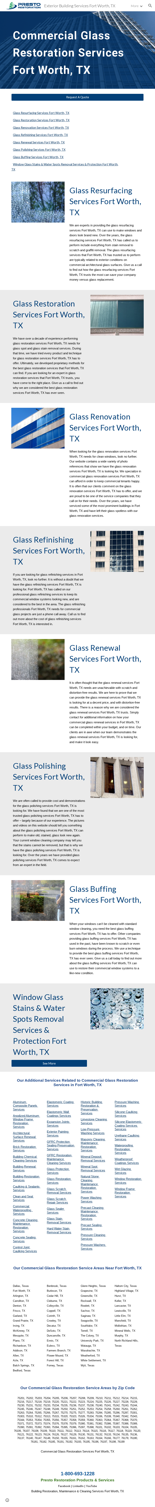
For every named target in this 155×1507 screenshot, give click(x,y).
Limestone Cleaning (94, 1119)
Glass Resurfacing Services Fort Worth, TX (41, 113)
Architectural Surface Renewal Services (24, 1137)
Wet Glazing (123, 1169)
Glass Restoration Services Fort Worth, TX (41, 120)
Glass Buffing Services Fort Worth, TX (38, 157)
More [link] (135, 6)
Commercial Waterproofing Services (23, 1210)
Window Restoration (128, 1179)
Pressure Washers (93, 1245)
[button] (150, 5)
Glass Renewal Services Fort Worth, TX (39, 142)
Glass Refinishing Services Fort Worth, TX (40, 135)
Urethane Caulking (127, 1135)
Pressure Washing (127, 1102)
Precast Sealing (91, 1225)
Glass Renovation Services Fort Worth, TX (41, 127)
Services (86, 1123)
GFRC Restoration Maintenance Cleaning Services (59, 1159)
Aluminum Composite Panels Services (25, 1105)
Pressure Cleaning (93, 1235)
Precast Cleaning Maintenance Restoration (92, 1211)
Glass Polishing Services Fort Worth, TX (39, 149)
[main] (71, 50)
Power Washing (91, 1197)
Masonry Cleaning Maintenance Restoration (93, 1143)
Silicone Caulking (126, 1112)
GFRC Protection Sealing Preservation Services (61, 1145)
